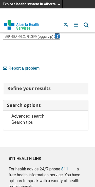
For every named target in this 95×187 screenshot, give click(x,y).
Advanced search (27, 116)
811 (64, 169)
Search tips (22, 122)
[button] (76, 25)
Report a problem (24, 68)
